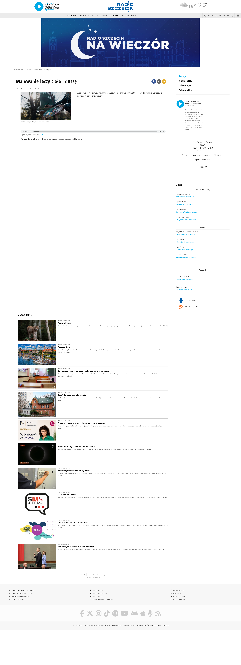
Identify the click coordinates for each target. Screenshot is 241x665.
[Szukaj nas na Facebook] (82, 610)
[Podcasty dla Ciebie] (150, 610)
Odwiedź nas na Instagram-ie (216, 15)
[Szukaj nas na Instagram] (98, 610)
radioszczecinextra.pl (99, 593)
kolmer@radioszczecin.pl (185, 242)
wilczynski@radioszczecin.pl (186, 220)
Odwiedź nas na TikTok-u (220, 15)
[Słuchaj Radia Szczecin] (39, 6)
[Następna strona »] (104, 575)
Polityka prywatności (142, 625)
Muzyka (94, 15)
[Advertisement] (38, 646)
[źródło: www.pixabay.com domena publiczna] (46, 106)
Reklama (125, 15)
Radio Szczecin (18, 69)
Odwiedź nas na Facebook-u (209, 15)
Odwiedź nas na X (213, 15)
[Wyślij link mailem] (164, 81)
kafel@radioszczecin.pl (184, 279)
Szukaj (231, 15)
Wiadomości (72, 15)
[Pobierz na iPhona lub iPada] (143, 610)
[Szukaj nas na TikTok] (107, 610)
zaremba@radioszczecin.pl (186, 257)
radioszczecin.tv (97, 596)
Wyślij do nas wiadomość (228, 15)
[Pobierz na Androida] (134, 610)
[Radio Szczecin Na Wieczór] (120, 42)
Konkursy (104, 15)
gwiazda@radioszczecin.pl (185, 234)
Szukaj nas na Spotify (224, 15)
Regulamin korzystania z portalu (123, 625)
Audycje (48, 69)
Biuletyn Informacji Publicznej (102, 599)
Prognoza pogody (17, 599)
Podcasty (84, 15)
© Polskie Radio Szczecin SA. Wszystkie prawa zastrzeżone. (91, 625)
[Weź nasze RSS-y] (158, 610)
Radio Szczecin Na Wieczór (34, 69)
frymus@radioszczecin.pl (185, 197)
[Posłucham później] (41, 135)
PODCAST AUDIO (191, 300)
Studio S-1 (115, 15)
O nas (133, 15)
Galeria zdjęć (185, 85)
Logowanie (177, 593)
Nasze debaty (185, 80)
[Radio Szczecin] (120, 6)
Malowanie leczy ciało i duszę (46, 81)
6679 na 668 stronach (93, 578)
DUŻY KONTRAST (179, 599)
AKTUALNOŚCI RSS (191, 307)
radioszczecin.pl (97, 590)
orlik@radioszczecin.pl (184, 290)
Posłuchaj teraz (178, 590)
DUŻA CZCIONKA (179, 596)
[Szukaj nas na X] (89, 610)
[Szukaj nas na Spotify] (115, 610)
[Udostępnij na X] (159, 81)
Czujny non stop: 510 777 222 (21, 593)
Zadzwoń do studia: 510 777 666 (22, 590)
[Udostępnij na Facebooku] (153, 81)
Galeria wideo (185, 90)
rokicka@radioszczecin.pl (185, 204)
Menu (237, 15)
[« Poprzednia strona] (81, 575)
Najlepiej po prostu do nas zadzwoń (205, 15)
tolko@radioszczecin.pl (184, 250)
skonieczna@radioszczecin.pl (186, 212)
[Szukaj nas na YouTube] (124, 610)
